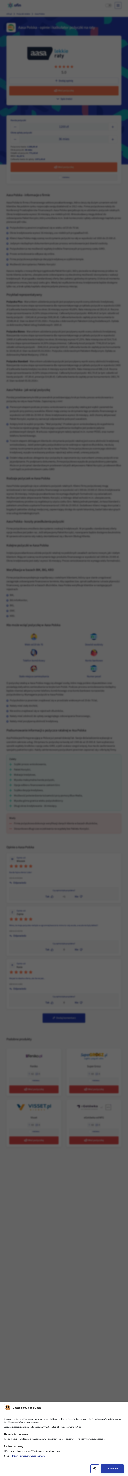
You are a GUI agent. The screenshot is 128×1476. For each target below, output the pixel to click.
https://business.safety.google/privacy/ (28, 1455)
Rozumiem (112, 1468)
